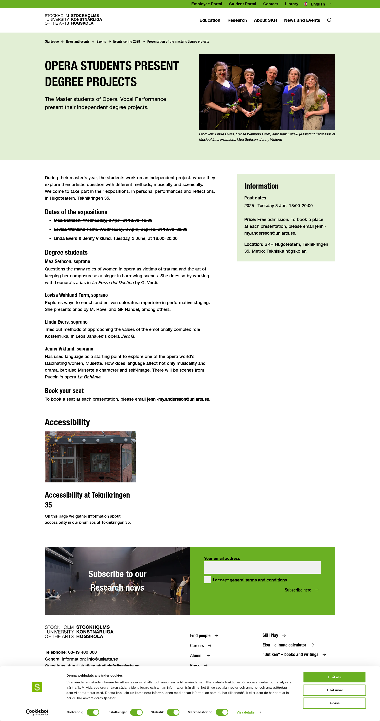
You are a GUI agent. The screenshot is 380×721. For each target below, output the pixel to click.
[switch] (136, 712)
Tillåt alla (334, 677)
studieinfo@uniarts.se (118, 665)
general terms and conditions (258, 579)
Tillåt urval (335, 690)
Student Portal (242, 3)
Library (291, 3)
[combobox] (318, 4)
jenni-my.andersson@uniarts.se (178, 399)
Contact (270, 3)
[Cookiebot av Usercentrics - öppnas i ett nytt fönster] (37, 712)
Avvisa (334, 703)
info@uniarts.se (102, 658)
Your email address (222, 558)
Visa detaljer (246, 712)
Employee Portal (206, 3)
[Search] (329, 21)
